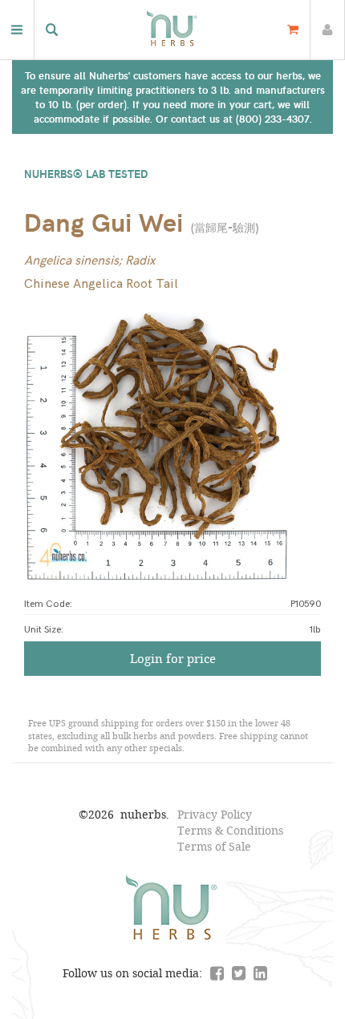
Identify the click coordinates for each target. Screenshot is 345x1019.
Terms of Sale (214, 846)
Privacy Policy (214, 814)
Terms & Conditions (230, 830)
